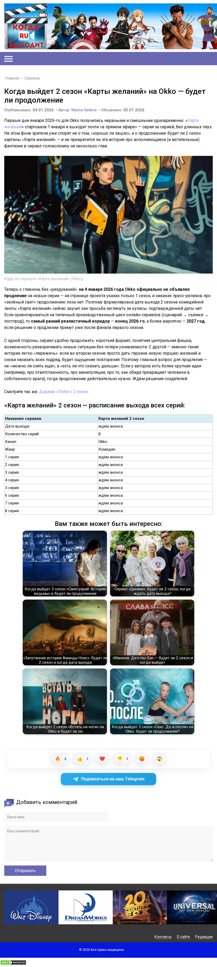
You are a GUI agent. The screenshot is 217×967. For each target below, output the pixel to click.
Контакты (163, 937)
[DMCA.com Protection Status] (13, 963)
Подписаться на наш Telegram (112, 778)
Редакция (204, 937)
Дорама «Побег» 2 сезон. (64, 391)
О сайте (183, 937)
